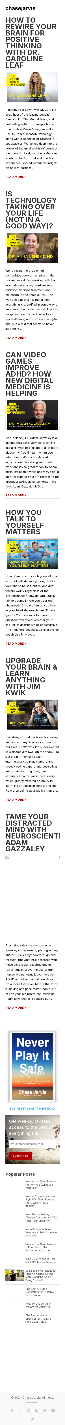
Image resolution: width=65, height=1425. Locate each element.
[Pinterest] (28, 1410)
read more (15, 176)
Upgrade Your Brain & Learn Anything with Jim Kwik (31, 676)
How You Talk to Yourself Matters (24, 522)
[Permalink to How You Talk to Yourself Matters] (32, 553)
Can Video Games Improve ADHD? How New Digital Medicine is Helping (29, 374)
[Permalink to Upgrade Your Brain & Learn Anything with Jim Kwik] (32, 715)
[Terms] (32, 1419)
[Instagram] (20, 1410)
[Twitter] (44, 1410)
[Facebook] (12, 1410)
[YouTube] (53, 1410)
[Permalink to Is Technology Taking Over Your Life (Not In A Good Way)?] (32, 248)
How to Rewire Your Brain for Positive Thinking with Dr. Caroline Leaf (31, 42)
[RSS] (36, 1410)
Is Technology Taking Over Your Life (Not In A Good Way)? (31, 209)
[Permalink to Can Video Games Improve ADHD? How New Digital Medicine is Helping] (32, 415)
